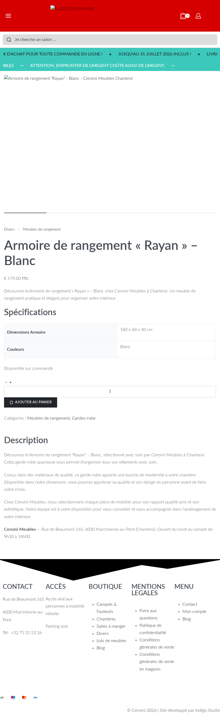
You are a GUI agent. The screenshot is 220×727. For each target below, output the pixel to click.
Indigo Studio (207, 710)
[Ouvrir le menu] (8, 16)
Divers (9, 229)
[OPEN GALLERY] (110, 141)
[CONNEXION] (198, 16)
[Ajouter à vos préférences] (6, 411)
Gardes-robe (84, 418)
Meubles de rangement (42, 229)
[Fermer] (215, 40)
